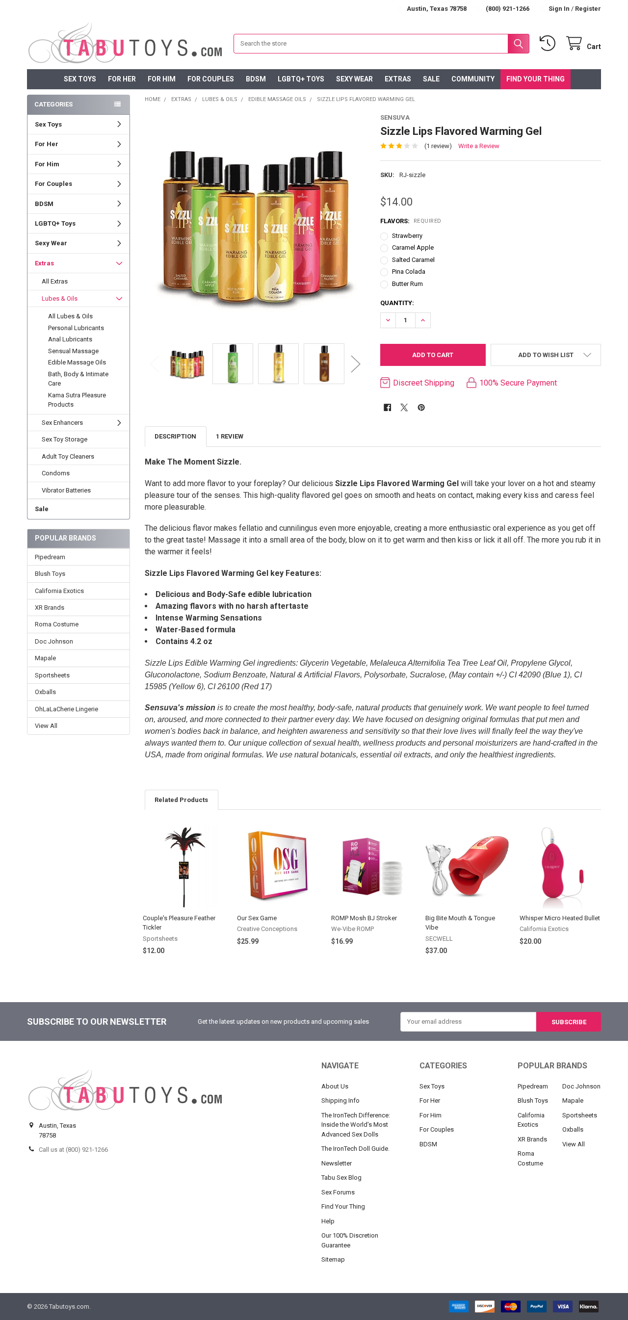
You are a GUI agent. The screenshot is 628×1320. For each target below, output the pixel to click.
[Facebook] (387, 407)
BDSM (256, 79)
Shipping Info (340, 1100)
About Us (334, 1086)
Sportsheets (52, 675)
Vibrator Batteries (66, 490)
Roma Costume (56, 624)
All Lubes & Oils (70, 316)
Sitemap (333, 1259)
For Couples (210, 79)
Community (473, 79)
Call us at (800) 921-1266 (73, 1149)
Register (588, 8)
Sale (431, 79)
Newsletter (336, 1163)
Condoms (56, 473)
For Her (122, 79)
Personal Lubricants (76, 328)
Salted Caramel (413, 259)
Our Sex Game (257, 918)
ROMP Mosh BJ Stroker (364, 918)
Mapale (45, 658)
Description (175, 436)
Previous (154, 364)
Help (328, 1221)
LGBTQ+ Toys (301, 79)
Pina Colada (408, 271)
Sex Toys (80, 79)
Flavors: (411, 221)
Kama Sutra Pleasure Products (77, 400)
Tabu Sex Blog (341, 1177)
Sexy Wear (354, 79)
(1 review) (438, 146)
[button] (546, 355)
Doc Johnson (54, 641)
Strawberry (407, 235)
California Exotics (59, 591)
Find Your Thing (535, 79)
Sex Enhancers (62, 422)
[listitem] (255, 223)
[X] (404, 407)
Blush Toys (50, 573)
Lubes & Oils (60, 298)
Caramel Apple (413, 247)
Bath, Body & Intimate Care (78, 379)
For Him (162, 79)
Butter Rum (407, 283)
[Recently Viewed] (549, 43)
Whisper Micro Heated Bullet (560, 918)
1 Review (229, 436)
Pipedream (50, 557)
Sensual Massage (73, 351)
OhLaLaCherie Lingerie (66, 709)
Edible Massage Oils (77, 362)
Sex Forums (338, 1192)
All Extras (55, 281)
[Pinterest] (421, 407)
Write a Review (478, 146)
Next (356, 364)
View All (46, 725)
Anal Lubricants (70, 339)
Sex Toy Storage (64, 439)
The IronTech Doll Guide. (355, 1148)
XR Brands (49, 607)
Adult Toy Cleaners (68, 456)
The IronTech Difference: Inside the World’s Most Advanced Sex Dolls (355, 1125)
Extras (398, 79)
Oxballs (45, 692)
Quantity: (397, 303)
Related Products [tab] (181, 799)
